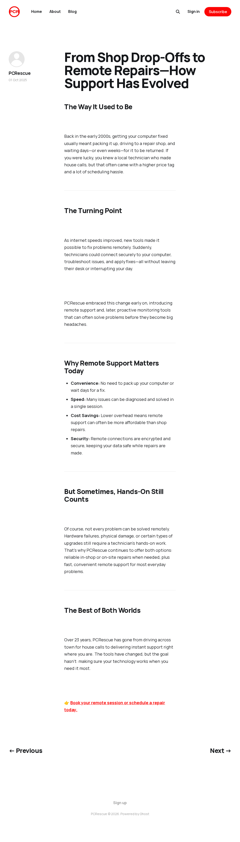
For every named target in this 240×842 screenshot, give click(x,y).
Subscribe (218, 11)
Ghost (144, 814)
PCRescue (19, 73)
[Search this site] (177, 11)
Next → (220, 750)
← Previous (25, 750)
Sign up (120, 802)
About (55, 11)
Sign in (194, 11)
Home (36, 11)
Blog (72, 11)
